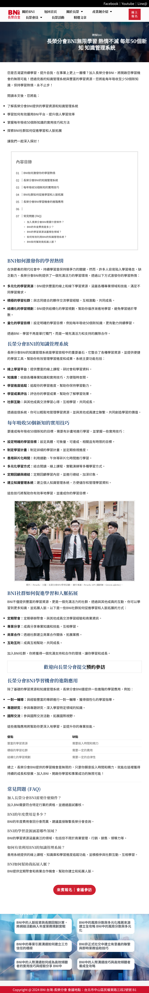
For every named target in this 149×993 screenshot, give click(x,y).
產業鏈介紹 (100, 11)
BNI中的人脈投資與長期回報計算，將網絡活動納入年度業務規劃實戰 (42, 924)
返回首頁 (50, 11)
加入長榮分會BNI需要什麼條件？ (45, 222)
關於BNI (28, 11)
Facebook (111, 3)
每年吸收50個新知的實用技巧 (41, 187)
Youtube (128, 3)
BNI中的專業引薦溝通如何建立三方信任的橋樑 (42, 946)
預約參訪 (95, 666)
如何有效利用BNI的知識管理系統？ (47, 237)
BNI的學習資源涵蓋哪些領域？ (44, 231)
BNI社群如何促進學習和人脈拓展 (43, 194)
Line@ (142, 3)
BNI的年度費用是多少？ (40, 227)
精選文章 (80, 17)
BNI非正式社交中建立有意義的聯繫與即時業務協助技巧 (104, 946)
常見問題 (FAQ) (32, 216)
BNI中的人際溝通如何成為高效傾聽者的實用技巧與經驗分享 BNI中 (42, 964)
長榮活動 (58, 17)
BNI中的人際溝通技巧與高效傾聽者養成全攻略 (104, 964)
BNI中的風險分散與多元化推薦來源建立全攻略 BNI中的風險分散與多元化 (105, 926)
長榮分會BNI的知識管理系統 (40, 180)
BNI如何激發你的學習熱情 (39, 173)
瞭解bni (97, 35)
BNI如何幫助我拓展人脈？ (42, 241)
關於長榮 (72, 11)
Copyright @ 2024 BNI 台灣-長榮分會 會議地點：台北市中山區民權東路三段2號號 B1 (74, 989)
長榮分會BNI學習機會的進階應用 (43, 201)
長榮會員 (32, 17)
